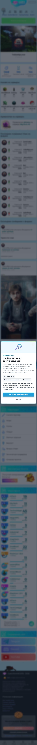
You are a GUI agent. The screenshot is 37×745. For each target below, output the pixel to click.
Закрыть (18, 399)
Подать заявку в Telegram (20, 394)
